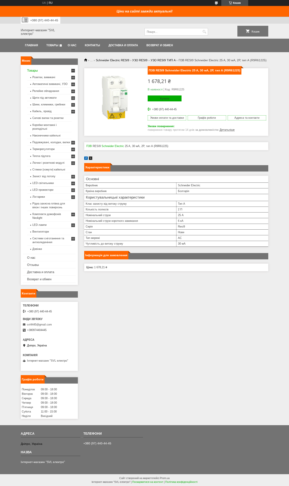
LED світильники (43, 183)
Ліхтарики (38, 196)
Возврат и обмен (159, 45)
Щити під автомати (44, 97)
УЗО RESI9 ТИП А (163, 60)
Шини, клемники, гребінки (48, 104)
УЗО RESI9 (139, 60)
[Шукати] (204, 31)
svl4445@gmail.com (39, 324)
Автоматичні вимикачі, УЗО (49, 84)
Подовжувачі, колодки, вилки (51, 142)
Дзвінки (37, 248)
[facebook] (86, 159)
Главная (31, 45)
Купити (164, 98)
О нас (72, 45)
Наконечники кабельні (46, 135)
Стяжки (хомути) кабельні (48, 169)
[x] (90, 159)
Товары (52, 45)
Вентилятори (40, 231)
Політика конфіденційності (181, 482)
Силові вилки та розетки (47, 118)
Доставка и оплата (123, 45)
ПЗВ (89, 146)
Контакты (92, 45)
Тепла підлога (41, 156)
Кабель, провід (42, 111)
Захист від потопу (43, 176)
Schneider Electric (113, 146)
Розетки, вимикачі (43, 77)
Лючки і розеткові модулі (48, 162)
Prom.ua (165, 478)
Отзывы (33, 265)
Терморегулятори (43, 149)
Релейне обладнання (45, 91)
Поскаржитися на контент (147, 482)
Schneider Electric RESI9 (112, 60)
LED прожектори (42, 189)
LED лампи (39, 224)
